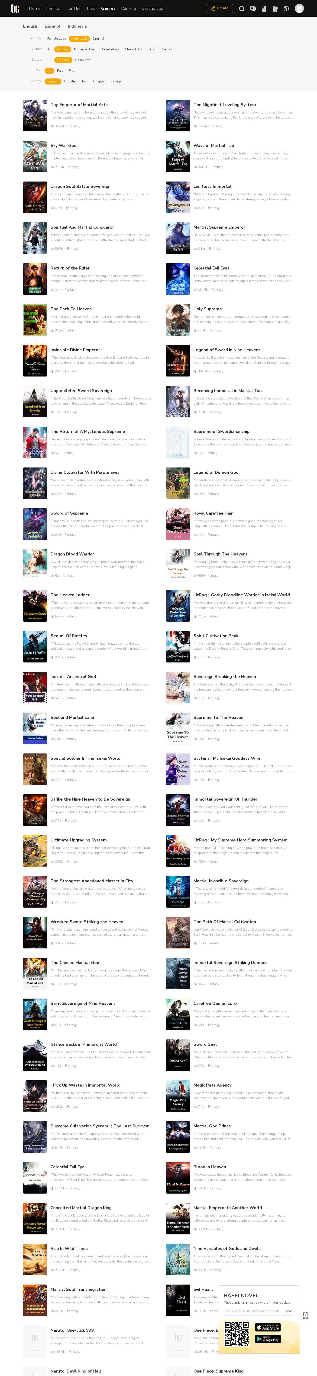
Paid (60, 70)
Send (289, 1311)
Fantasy (62, 49)
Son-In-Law (111, 49)
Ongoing (63, 60)
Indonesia (77, 26)
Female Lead (56, 38)
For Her (53, 8)
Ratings (115, 81)
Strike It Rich (134, 49)
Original (98, 38)
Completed (83, 60)
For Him (73, 8)
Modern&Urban (85, 49)
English (30, 26)
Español (52, 26)
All (49, 49)
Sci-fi (152, 49)
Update (69, 81)
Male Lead (79, 38)
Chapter (99, 81)
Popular (53, 81)
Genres (108, 8)
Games (167, 49)
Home (35, 8)
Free (91, 8)
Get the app (152, 8)
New (84, 81)
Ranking (128, 8)
